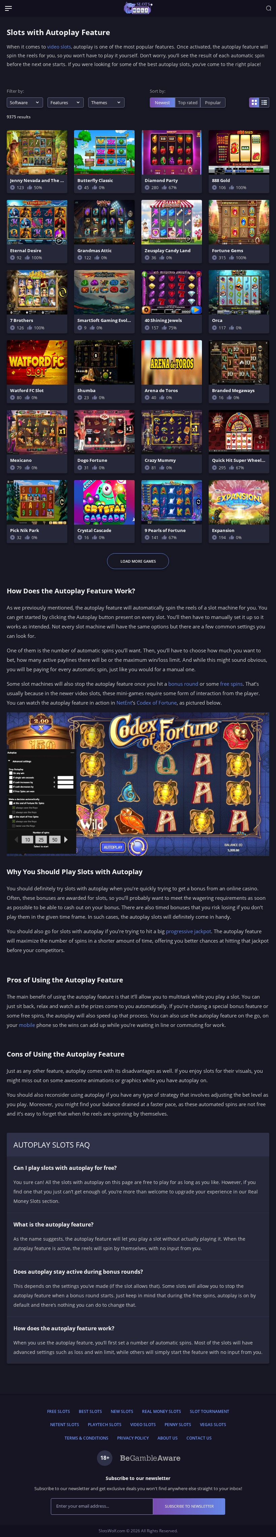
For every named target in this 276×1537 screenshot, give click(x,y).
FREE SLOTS (58, 1411)
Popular (213, 102)
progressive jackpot (188, 931)
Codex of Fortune (157, 702)
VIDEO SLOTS (143, 1424)
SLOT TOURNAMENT (209, 1411)
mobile (27, 1025)
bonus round (183, 683)
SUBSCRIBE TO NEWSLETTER (189, 1506)
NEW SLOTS (122, 1411)
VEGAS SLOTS (213, 1424)
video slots (59, 46)
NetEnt (124, 702)
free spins (231, 683)
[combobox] (25, 102)
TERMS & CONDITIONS (86, 1438)
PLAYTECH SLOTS (105, 1424)
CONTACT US (199, 1438)
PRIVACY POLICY (133, 1438)
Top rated (188, 102)
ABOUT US (168, 1438)
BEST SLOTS (90, 1411)
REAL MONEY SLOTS (161, 1411)
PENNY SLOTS (178, 1424)
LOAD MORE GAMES (138, 561)
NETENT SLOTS (64, 1424)
